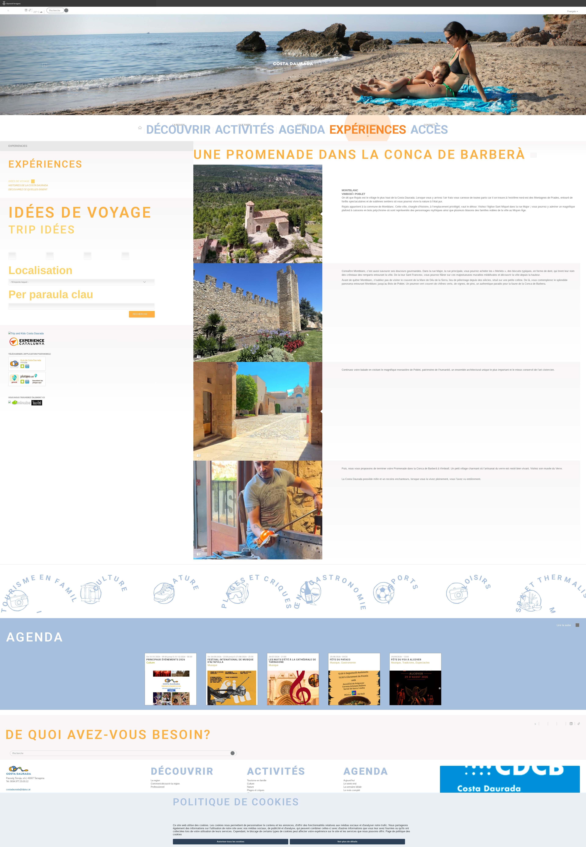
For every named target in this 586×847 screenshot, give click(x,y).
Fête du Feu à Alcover (406, 659)
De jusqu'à (169, 657)
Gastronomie (348, 662)
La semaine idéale (353, 787)
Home (140, 127)
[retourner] (533, 155)
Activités (244, 130)
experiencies (17, 145)
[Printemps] (125, 256)
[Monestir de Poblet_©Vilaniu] (257, 411)
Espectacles (423, 662)
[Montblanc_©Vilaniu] (257, 312)
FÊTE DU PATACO (340, 659)
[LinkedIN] (26, 10)
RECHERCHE (140, 314)
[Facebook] (12, 10)
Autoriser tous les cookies (230, 841)
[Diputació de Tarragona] (293, 3)
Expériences (367, 130)
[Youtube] (17, 10)
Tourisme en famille (256, 780)
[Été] (12, 256)
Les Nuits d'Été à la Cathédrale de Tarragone (292, 660)
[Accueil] (293, 64)
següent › (577, 625)
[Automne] (50, 256)
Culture (150, 662)
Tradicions (408, 662)
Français (571, 11)
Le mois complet (352, 790)
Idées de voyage (18, 181)
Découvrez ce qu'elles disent (27, 189)
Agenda (302, 130)
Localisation (40, 270)
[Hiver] (87, 256)
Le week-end (350, 783)
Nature (250, 787)
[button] (44, 64)
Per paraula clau (50, 294)
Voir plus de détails (347, 841)
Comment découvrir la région (165, 783)
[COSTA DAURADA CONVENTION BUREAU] (510, 779)
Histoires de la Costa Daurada (28, 185)
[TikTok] (30, 10)
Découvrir (178, 130)
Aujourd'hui (349, 780)
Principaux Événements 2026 (165, 659)
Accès (429, 130)
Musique (212, 665)
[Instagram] (21, 10)
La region (155, 780)
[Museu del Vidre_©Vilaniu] (257, 510)
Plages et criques (255, 790)
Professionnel (157, 787)
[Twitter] (8, 10)
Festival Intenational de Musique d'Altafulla (231, 660)
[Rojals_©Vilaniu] (257, 214)
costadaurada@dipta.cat (18, 789)
